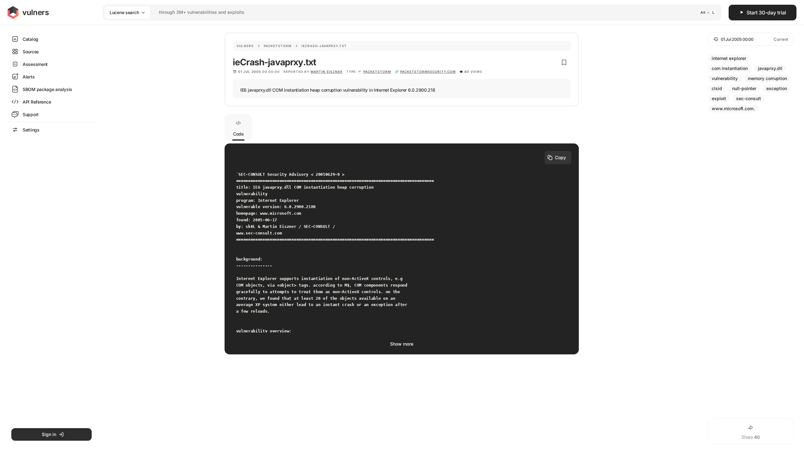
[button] (750, 39)
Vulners (245, 46)
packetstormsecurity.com (428, 71)
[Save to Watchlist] (564, 62)
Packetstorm (277, 46)
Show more (401, 344)
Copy (560, 157)
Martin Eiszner (327, 71)
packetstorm (377, 71)
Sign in (49, 434)
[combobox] (404, 12)
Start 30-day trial (766, 12)
